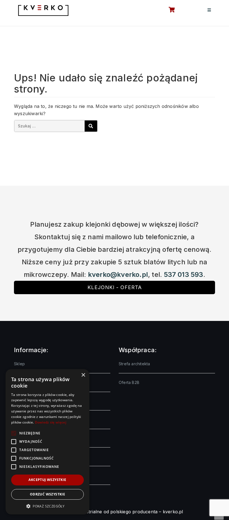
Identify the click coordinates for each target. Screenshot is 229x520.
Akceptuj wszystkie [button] (47, 479)
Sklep (19, 363)
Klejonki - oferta (114, 287)
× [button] (83, 375)
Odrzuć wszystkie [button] (47, 494)
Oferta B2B (129, 382)
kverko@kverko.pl (118, 274)
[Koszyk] (169, 10)
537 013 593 (183, 274)
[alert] (47, 441)
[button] (47, 506)
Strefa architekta (134, 363)
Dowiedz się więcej (50, 422)
